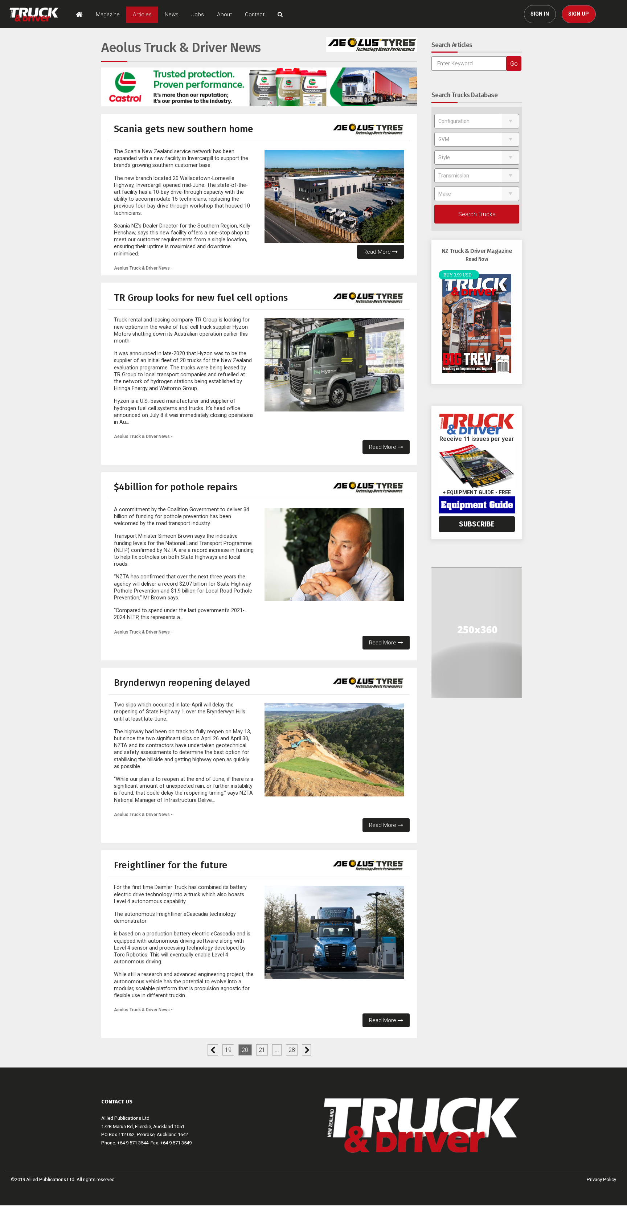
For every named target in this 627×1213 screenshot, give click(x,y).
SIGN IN (539, 14)
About (224, 14)
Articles (142, 14)
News (172, 14)
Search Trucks (477, 214)
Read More (378, 252)
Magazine (108, 14)
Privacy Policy (601, 1179)
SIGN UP (578, 14)
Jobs (198, 14)
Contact (255, 14)
